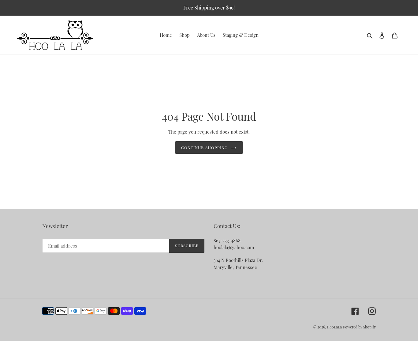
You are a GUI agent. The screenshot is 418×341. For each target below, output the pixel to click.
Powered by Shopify (359, 326)
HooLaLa (334, 326)
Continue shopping (204, 147)
